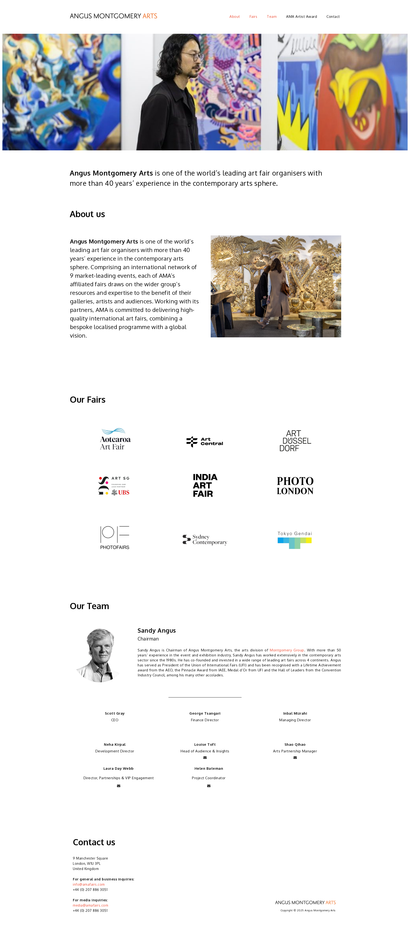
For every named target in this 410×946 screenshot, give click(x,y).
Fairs (253, 16)
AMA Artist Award (301, 16)
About (234, 16)
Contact (333, 16)
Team (272, 16)
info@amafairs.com (89, 884)
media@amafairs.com (90, 905)
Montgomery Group (287, 650)
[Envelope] (205, 757)
